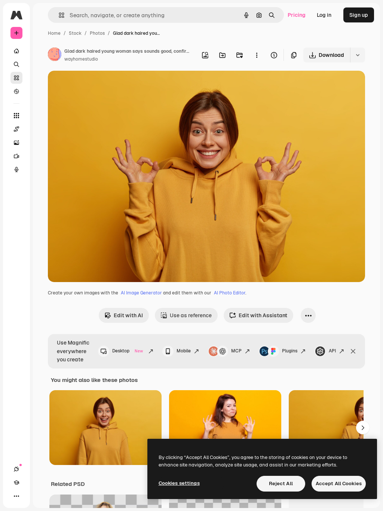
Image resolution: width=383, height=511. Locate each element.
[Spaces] (16, 129)
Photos (97, 33)
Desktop (127, 351)
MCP (236, 351)
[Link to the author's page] (54, 55)
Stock (75, 33)
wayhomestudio (81, 59)
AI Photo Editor (229, 293)
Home (54, 33)
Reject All (281, 483)
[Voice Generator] (16, 169)
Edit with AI (128, 315)
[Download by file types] (357, 55)
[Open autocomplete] (58, 15)
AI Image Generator (141, 293)
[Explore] (16, 91)
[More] (16, 496)
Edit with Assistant (263, 315)
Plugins (289, 351)
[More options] (256, 55)
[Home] (16, 51)
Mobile (184, 351)
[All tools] (16, 116)
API (332, 351)
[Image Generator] (16, 143)
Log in (324, 15)
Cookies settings (179, 483)
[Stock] (16, 78)
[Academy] (16, 483)
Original (95, 85)
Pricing (297, 15)
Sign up (358, 15)
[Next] (363, 427)
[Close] (353, 351)
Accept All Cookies (339, 483)
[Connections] (16, 469)
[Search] (16, 64)
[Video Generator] (16, 156)
